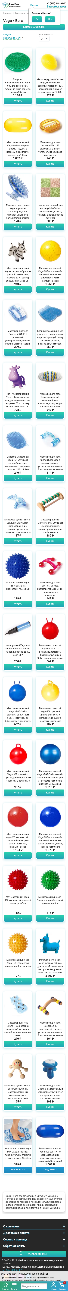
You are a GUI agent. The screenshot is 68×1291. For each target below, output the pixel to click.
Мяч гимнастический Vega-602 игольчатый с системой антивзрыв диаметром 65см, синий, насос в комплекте (50, 840)
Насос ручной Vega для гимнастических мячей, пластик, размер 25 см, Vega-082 (18, 650)
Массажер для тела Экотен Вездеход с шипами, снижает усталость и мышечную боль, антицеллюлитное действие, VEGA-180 (50, 464)
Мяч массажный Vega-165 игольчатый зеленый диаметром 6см (50, 900)
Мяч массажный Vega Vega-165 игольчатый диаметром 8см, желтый (18, 963)
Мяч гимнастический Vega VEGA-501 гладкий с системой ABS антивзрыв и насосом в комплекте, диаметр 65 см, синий (50, 777)
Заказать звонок (56, 6)
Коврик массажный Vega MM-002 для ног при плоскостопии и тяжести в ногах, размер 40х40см (18, 1153)
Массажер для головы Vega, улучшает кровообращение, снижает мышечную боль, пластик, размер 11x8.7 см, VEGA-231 (18, 213)
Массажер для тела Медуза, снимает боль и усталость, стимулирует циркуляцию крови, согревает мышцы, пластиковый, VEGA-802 (50, 1093)
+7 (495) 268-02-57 (56, 3)
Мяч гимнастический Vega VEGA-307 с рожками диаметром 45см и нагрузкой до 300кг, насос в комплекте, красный (50, 653)
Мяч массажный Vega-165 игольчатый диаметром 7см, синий (18, 585)
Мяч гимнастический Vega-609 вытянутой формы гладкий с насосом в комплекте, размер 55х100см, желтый (17, 150)
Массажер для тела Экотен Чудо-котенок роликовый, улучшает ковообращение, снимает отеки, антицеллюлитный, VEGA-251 (17, 1032)
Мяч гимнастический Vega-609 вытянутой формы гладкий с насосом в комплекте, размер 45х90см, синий (50, 1155)
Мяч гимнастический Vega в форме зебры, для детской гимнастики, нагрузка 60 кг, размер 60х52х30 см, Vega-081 (18, 274)
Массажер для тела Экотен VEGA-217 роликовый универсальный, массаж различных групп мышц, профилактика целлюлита (18, 340)
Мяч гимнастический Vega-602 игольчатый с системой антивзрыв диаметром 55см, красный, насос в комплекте (18, 842)
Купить (18, 100)
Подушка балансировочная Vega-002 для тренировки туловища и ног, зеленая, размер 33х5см (18, 85)
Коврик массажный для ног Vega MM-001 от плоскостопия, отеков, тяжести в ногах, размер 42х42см (50, 211)
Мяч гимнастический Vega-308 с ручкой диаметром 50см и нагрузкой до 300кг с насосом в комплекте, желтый (50, 716)
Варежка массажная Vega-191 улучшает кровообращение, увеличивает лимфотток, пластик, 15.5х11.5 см (18, 463)
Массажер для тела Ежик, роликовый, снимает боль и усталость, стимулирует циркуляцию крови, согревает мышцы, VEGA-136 (50, 403)
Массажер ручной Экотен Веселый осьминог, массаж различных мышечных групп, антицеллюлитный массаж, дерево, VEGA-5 (17, 1093)
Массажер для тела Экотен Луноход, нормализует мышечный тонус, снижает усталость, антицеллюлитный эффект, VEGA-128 (50, 592)
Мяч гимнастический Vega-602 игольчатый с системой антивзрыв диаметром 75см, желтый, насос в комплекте (50, 276)
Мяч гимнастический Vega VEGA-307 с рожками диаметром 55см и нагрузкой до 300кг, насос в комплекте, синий (18, 716)
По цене (7, 34)
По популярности (12, 38)
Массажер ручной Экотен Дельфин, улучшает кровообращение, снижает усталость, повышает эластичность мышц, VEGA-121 (17, 527)
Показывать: (46, 34)
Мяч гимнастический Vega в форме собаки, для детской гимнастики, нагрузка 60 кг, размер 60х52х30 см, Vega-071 (50, 966)
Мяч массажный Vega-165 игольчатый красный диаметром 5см (18, 900)
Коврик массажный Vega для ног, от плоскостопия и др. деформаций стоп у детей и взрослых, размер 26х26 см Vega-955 (50, 339)
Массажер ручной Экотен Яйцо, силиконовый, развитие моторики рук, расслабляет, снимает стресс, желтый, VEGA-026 (50, 87)
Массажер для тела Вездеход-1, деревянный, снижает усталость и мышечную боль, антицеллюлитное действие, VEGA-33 (50, 1030)
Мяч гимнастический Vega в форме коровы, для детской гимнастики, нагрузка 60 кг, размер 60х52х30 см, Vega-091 (18, 400)
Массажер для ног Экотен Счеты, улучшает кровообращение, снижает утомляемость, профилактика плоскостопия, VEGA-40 (50, 527)
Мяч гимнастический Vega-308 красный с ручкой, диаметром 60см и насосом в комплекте (18, 776)
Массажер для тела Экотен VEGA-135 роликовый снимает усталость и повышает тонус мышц (50, 148)
